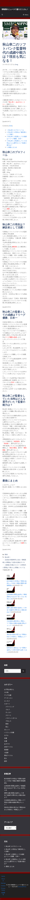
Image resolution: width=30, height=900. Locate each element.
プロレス (8, 721)
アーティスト (8, 698)
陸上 (7, 727)
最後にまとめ (12, 147)
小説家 (6, 752)
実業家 (6, 750)
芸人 (5, 758)
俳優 (5, 738)
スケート (8, 715)
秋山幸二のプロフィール (15, 130)
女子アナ (7, 744)
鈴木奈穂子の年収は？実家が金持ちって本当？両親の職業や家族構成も (17, 583)
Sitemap (3, 883)
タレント (7, 730)
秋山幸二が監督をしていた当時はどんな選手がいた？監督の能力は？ (17, 143)
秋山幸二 (7, 557)
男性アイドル (8, 755)
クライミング (10, 707)
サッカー (8, 712)
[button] (2, 14)
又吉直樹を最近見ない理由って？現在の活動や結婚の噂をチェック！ (17, 623)
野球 (6, 554)
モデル (6, 735)
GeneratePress (22, 886)
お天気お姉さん (9, 689)
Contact (3, 885)
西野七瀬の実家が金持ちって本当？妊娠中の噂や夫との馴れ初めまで (17, 610)
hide (10, 126)
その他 (6, 692)
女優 (5, 741)
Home (3, 876)
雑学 (5, 761)
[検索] (23, 671)
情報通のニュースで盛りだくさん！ (15, 9)
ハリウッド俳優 (9, 732)
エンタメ (7, 701)
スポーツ (7, 704)
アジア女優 (7, 695)
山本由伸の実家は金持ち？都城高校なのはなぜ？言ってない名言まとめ (17, 596)
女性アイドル (8, 747)
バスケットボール (11, 718)
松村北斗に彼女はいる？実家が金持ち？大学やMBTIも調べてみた (17, 650)
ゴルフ (8, 709)
